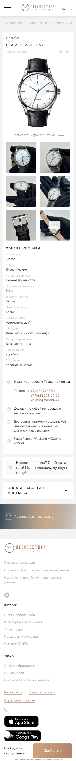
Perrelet (13, 37)
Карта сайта (13, 692)
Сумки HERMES (16, 644)
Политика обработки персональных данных (36, 570)
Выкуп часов (14, 673)
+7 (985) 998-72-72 (45, 396)
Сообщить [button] (52, 750)
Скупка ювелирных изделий (26, 680)
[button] (7, 8)
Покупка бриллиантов (21, 666)
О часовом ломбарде (19, 563)
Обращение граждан (19, 700)
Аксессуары (13, 629)
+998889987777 (43, 391)
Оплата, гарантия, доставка (26, 490)
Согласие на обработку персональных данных (32, 580)
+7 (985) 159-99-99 (45, 400)
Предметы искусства (21, 636)
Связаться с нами (42, 692)
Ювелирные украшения (23, 622)
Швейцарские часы (19, 615)
